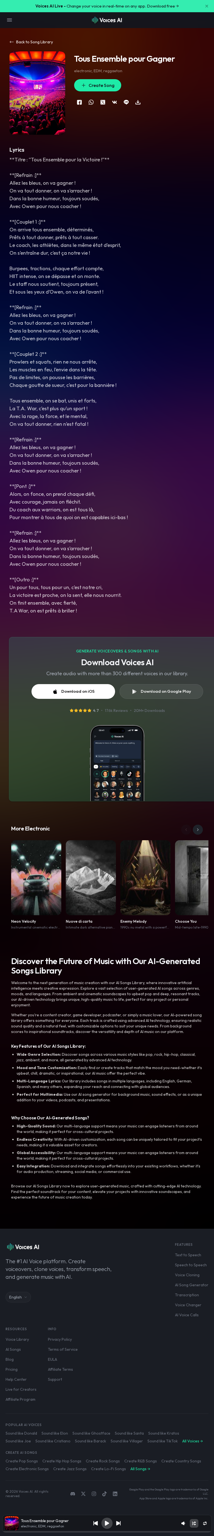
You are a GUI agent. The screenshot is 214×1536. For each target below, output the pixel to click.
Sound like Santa (129, 1433)
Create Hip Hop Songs (61, 1461)
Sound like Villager (127, 1441)
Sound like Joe (18, 1441)
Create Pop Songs (22, 1461)
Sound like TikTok (162, 1441)
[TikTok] (104, 1494)
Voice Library (17, 1339)
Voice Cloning (187, 1274)
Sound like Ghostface (91, 1433)
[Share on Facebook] (79, 102)
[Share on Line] (126, 102)
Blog (10, 1359)
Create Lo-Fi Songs (108, 1468)
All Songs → (140, 1468)
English (15, 1297)
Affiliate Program (20, 1399)
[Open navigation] (9, 20)
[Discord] (72, 1494)
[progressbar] (107, 1532)
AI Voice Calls (187, 1314)
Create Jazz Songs (70, 1468)
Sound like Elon (55, 1433)
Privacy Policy (60, 1339)
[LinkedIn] (115, 1494)
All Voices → (192, 1441)
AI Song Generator (191, 1284)
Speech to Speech (191, 1264)
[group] (107, 1532)
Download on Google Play (166, 691)
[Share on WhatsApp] (91, 102)
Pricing (12, 1369)
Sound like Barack (90, 1441)
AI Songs (13, 1349)
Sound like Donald (21, 1433)
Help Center (16, 1379)
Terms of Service (63, 1349)
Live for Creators (21, 1389)
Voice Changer (188, 1304)
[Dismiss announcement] (207, 6)
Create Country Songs (181, 1461)
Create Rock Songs (103, 1461)
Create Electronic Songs (27, 1468)
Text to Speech (188, 1254)
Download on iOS (77, 691)
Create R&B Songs (140, 1461)
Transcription (187, 1294)
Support (55, 1379)
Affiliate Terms (60, 1369)
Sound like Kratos (163, 1433)
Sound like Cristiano (52, 1441)
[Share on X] (103, 102)
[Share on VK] (114, 102)
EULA (52, 1359)
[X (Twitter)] (83, 1494)
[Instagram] (94, 1494)
